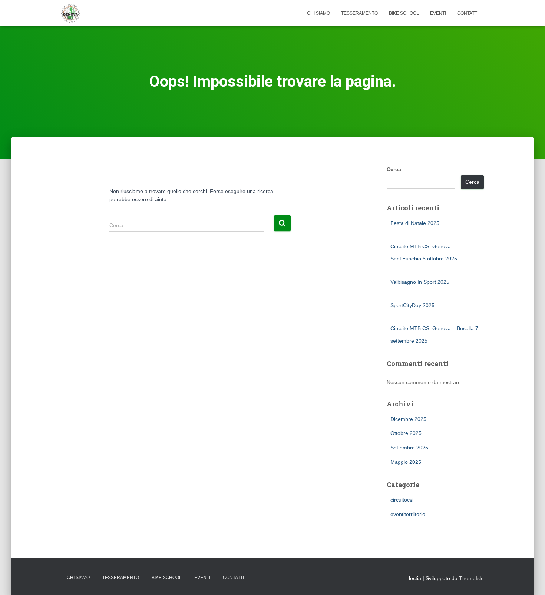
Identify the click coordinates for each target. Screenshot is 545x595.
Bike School (404, 13)
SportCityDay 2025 (412, 305)
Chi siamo (318, 13)
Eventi (438, 13)
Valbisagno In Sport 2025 (419, 282)
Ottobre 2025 (406, 433)
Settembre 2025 (409, 448)
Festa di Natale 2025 (414, 223)
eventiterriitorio (407, 514)
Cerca (394, 169)
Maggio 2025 (405, 462)
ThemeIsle (471, 578)
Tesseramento (359, 13)
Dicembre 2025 (408, 419)
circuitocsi (401, 500)
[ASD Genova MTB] (70, 13)
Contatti (467, 13)
